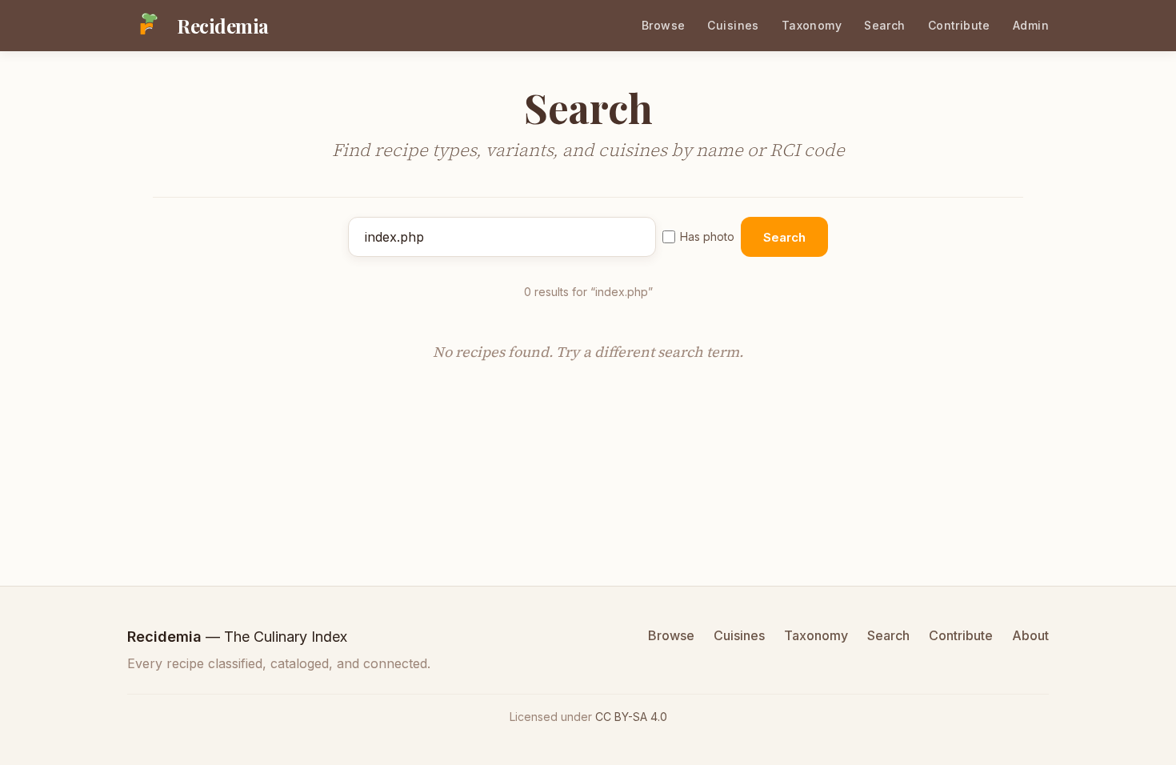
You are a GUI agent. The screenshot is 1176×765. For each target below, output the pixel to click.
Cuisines (732, 25)
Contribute (959, 25)
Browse (664, 25)
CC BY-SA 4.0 (631, 716)
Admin (1031, 25)
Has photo (707, 236)
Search (885, 25)
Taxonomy (812, 25)
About (1030, 635)
